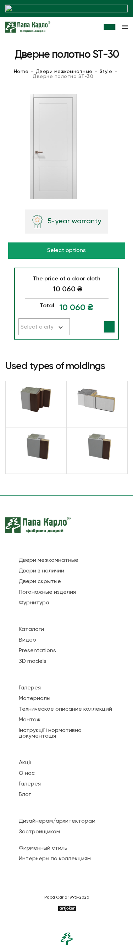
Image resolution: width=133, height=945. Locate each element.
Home (21, 71)
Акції (25, 763)
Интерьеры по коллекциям (55, 859)
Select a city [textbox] (37, 327)
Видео (27, 640)
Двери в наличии (41, 571)
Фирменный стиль (43, 848)
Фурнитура (34, 603)
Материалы (34, 698)
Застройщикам (39, 832)
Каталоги (31, 629)
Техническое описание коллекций (65, 709)
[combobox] (44, 326)
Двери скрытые (40, 582)
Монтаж (29, 720)
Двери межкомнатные (64, 71)
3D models (32, 661)
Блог (25, 795)
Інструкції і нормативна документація (50, 733)
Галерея (30, 688)
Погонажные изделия (47, 592)
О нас (27, 773)
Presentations (37, 651)
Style (106, 71)
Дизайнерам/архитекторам (57, 821)
